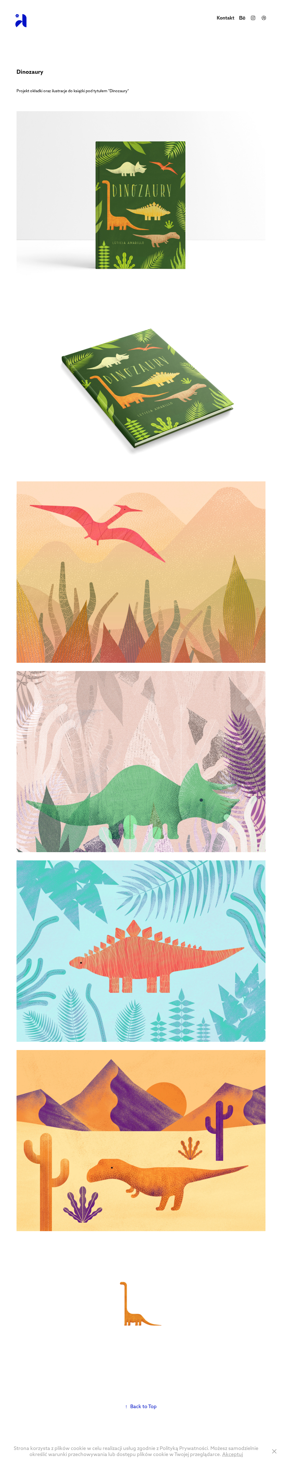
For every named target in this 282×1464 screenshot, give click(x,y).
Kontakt (225, 18)
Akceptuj (232, 1454)
